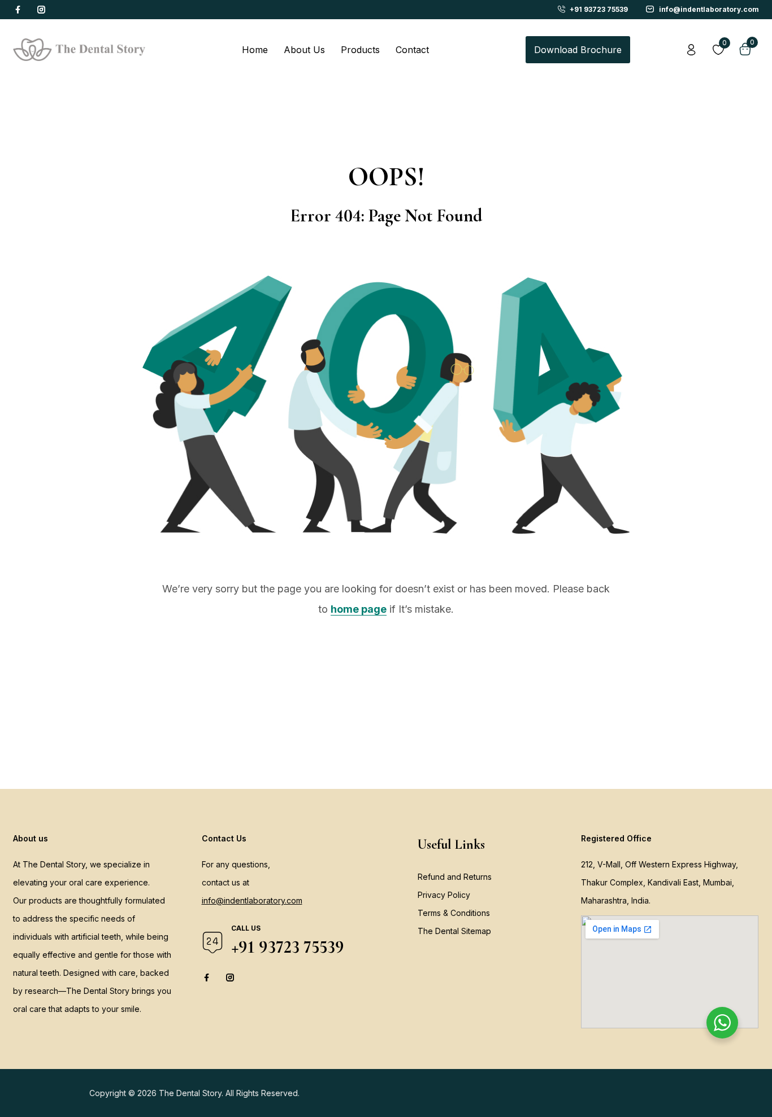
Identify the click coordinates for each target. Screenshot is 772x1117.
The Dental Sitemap (454, 931)
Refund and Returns (455, 877)
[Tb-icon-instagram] (41, 10)
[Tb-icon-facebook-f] (19, 10)
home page (359, 609)
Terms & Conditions (454, 913)
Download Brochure (578, 49)
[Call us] (212, 942)
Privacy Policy (444, 895)
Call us (246, 928)
